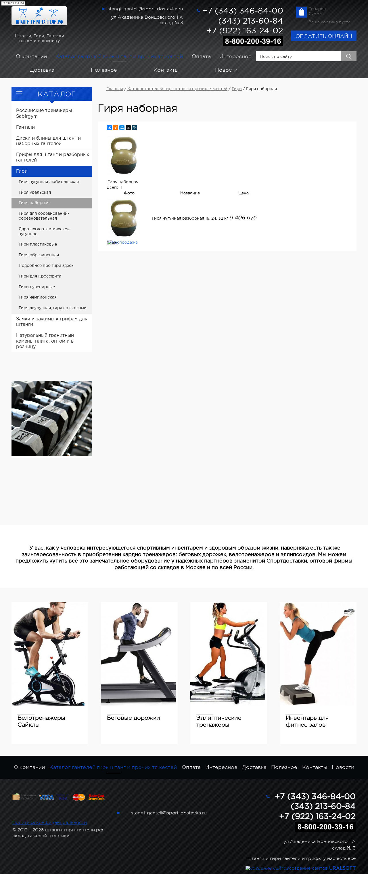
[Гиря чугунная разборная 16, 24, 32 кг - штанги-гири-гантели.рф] (129, 218)
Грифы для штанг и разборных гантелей (52, 157)
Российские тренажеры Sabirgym (44, 113)
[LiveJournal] (134, 127)
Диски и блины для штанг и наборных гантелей (48, 141)
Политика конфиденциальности (49, 822)
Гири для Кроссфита (40, 276)
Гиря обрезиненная (39, 255)
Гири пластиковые (38, 244)
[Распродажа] (129, 242)
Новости (226, 70)
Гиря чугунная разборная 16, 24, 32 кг (190, 218)
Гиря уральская (35, 192)
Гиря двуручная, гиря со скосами (53, 308)
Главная (114, 89)
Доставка (42, 70)
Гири (22, 171)
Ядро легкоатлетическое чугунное (44, 231)
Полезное (104, 70)
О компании (31, 56)
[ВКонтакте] (109, 127)
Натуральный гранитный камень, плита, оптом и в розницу (45, 341)
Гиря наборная (34, 203)
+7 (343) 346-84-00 (242, 11)
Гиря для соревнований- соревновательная (44, 216)
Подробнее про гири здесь (46, 265)
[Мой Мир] (121, 127)
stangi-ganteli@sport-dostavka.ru (145, 9)
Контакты (166, 70)
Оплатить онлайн (324, 36)
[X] (128, 127)
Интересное (235, 56)
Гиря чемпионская (38, 297)
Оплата (201, 56)
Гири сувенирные (37, 287)
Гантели (25, 127)
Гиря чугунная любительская (49, 182)
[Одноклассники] (115, 127)
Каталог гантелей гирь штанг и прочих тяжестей (119, 56)
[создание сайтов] (267, 868)
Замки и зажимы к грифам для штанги (51, 322)
